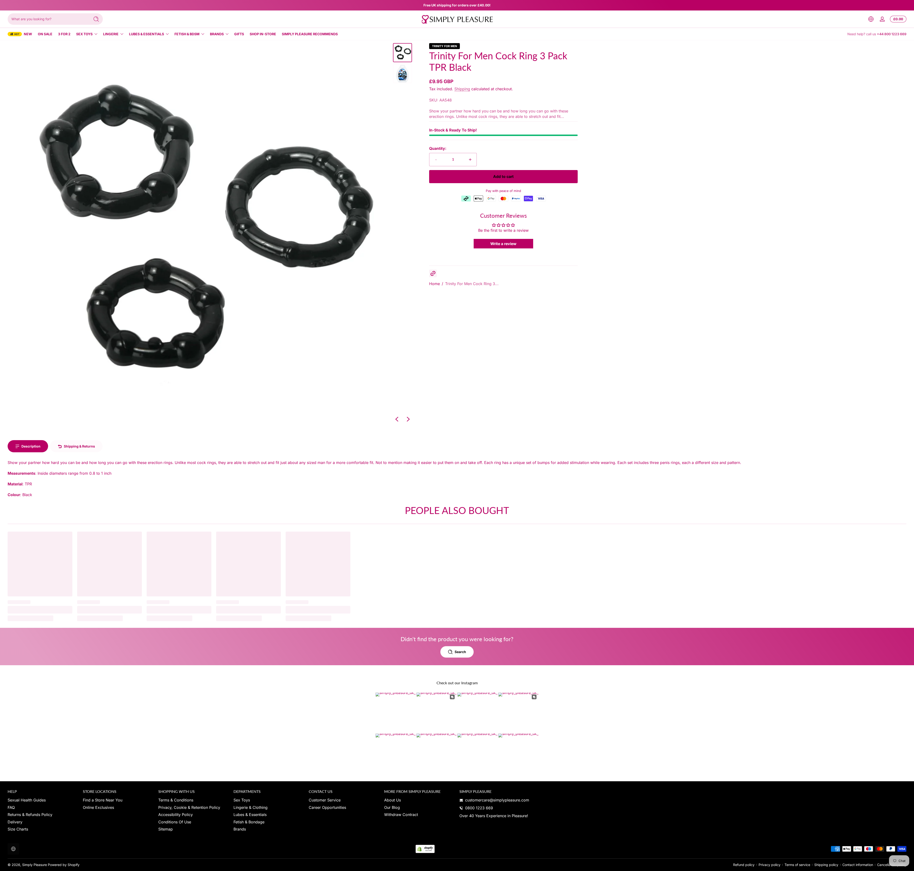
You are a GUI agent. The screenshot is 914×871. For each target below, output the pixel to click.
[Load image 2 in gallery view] (402, 73)
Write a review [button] (503, 243)
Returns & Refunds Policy (30, 814)
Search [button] (460, 652)
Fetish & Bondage (248, 822)
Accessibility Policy (175, 814)
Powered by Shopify (63, 865)
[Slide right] (408, 419)
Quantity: (437, 148)
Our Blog (392, 807)
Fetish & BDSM (186, 34)
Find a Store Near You (102, 800)
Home (434, 283)
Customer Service (325, 800)
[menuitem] (43, 800)
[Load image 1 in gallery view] (402, 52)
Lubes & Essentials (146, 34)
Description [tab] (30, 446)
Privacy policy (769, 865)
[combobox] (48, 19)
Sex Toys (84, 34)
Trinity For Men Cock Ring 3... (472, 283)
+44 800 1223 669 (891, 34)
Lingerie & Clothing (250, 807)
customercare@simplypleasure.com (497, 800)
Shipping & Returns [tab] (79, 446)
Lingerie (111, 34)
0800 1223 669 (479, 808)
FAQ (11, 807)
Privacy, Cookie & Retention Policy (189, 807)
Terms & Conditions (175, 800)
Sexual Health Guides (27, 800)
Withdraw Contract (401, 814)
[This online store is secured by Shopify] (425, 849)
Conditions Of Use (174, 822)
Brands (217, 34)
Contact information (857, 865)
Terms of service (797, 865)
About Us (392, 800)
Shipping (462, 88)
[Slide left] (396, 419)
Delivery (15, 822)
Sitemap (165, 829)
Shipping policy (826, 865)
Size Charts (18, 829)
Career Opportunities (327, 807)
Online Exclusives (98, 807)
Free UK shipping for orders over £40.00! (457, 5)
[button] (871, 19)
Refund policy (744, 865)
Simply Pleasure (34, 865)
